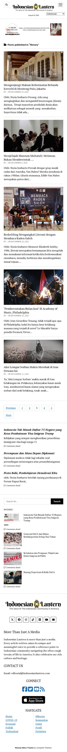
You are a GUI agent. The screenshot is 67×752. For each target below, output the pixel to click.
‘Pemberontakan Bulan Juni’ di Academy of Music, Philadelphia (30, 310)
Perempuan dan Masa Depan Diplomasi (29, 453)
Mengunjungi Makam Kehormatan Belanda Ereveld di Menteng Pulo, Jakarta (31, 87)
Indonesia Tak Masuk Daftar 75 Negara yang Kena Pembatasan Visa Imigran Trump (33, 431)
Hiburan (40, 716)
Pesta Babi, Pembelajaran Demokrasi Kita (30, 473)
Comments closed (13, 446)
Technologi (12, 731)
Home (9, 716)
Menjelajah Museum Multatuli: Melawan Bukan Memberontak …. (29, 157)
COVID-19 (11, 720)
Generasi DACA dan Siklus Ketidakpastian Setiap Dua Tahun (40, 535)
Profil (39, 727)
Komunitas (42, 720)
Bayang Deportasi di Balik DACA (39, 572)
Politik (9, 727)
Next (8, 415)
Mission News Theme (24, 748)
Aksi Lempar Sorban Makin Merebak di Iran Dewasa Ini (31, 369)
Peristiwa (41, 731)
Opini (39, 724)
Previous (11, 408)
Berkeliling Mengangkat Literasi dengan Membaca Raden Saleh (29, 236)
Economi (10, 724)
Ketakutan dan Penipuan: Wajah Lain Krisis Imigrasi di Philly (41, 554)
